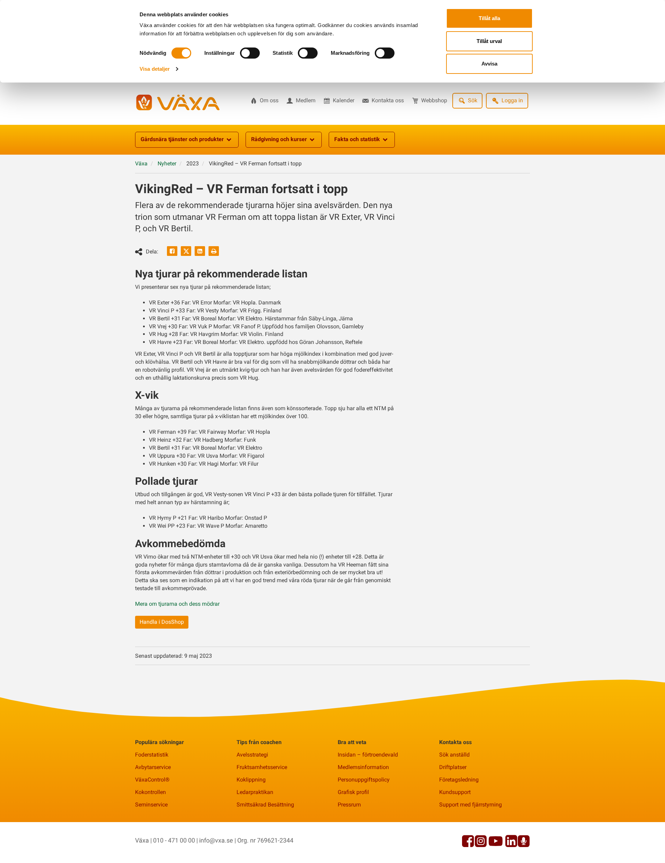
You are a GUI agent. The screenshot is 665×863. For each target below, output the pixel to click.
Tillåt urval (489, 41)
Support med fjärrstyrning (470, 804)
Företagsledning (459, 779)
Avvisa (489, 64)
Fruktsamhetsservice (262, 767)
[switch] (250, 53)
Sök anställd (454, 754)
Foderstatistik (151, 754)
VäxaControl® (152, 779)
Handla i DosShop (162, 622)
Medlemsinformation (363, 767)
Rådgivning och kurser (279, 139)
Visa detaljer (155, 69)
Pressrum (349, 804)
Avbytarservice (153, 767)
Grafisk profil (353, 792)
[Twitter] (186, 251)
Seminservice (151, 804)
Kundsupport (455, 792)
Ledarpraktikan (255, 792)
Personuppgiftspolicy (364, 779)
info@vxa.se (216, 840)
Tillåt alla (489, 18)
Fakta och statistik (357, 139)
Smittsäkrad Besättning (265, 804)
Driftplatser (453, 767)
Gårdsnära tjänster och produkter (182, 139)
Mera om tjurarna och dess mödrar (177, 604)
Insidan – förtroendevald (368, 754)
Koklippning (251, 779)
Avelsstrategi (252, 754)
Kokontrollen (150, 792)
